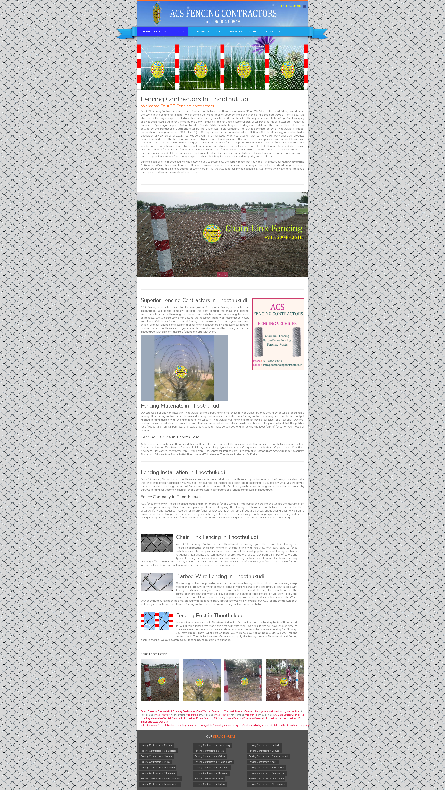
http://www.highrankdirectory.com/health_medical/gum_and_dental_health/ (246, 725)
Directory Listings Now (256, 711)
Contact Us (273, 31)
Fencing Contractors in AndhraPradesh (160, 778)
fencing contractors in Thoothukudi (168, 444)
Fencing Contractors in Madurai (156, 756)
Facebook (304, 6)
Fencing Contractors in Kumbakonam (213, 762)
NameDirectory (235, 718)
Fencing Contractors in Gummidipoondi (268, 756)
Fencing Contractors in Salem (209, 750)
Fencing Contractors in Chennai (156, 745)
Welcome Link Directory (265, 718)
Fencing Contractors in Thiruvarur (211, 773)
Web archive (293, 711)
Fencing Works (200, 31)
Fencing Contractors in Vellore (210, 756)
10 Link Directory (204, 718)
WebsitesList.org (277, 711)
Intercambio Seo (159, 718)
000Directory (220, 718)
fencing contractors (254, 416)
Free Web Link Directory (170, 711)
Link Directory (188, 718)
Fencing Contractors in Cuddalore (212, 767)
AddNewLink (174, 718)
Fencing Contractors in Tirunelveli (158, 767)
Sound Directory (149, 711)
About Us (254, 31)
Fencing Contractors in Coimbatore (158, 750)
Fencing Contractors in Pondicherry (212, 745)
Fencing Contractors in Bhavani (264, 750)
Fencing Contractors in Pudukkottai (266, 778)
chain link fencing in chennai (220, 547)
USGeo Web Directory (233, 711)
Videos (219, 31)
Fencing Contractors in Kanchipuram (267, 773)
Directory (248, 718)
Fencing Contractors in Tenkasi (210, 784)
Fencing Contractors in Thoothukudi (162, 31)
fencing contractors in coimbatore (241, 149)
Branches (236, 31)
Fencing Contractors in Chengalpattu (267, 784)
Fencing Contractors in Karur (263, 762)
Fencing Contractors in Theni (209, 778)
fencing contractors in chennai (197, 149)
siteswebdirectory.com (297, 725)
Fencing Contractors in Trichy (155, 762)
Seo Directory (190, 711)
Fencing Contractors (163, 111)
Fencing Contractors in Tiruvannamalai (160, 784)
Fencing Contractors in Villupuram (158, 773)
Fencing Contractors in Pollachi (264, 745)
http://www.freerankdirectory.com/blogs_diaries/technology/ (177, 725)
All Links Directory (283, 714)
